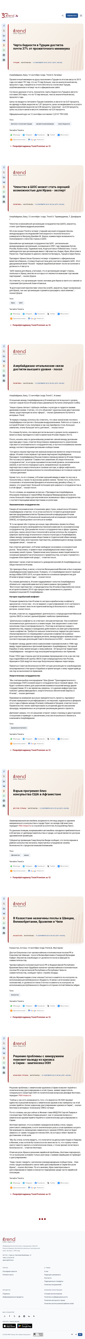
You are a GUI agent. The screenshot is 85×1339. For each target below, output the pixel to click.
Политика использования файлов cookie (59, 1303)
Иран (13, 303)
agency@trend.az (8, 1260)
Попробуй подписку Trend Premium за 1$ (31, 146)
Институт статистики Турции (21, 124)
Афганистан (15, 855)
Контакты (48, 1278)
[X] (14, 1316)
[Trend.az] (10, 15)
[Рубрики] (81, 15)
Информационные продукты (13, 1297)
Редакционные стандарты (53, 1281)
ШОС (21, 303)
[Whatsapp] (5, 1316)
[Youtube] (19, 1316)
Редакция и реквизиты (52, 1275)
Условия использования (53, 1294)
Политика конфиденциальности (56, 1297)
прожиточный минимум (45, 124)
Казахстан (15, 995)
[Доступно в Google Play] (24, 1326)
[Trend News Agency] (9, 1240)
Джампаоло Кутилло (18, 728)
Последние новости (10, 1271)
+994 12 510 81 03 (8, 1257)
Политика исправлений (52, 1285)
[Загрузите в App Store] (9, 1326)
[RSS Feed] (34, 1316)
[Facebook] (10, 1316)
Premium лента (8, 1275)
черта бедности (64, 124)
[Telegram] (24, 1316)
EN (72, 1334)
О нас (46, 1271)
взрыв (26, 855)
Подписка (6, 1294)
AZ (76, 1334)
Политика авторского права (54, 1300)
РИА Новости (25, 826)
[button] (4, 26)
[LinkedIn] (29, 1316)
